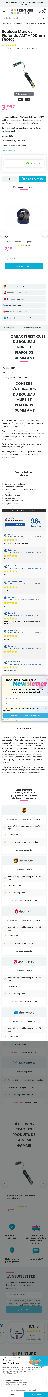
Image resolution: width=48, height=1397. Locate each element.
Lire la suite (7, 150)
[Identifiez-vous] (40, 11)
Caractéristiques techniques (34, 328)
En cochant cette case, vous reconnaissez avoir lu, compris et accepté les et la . (24, 1303)
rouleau (8, 128)
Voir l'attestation (15, 524)
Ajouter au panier (32, 179)
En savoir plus (8, 328)
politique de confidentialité (30, 1305)
